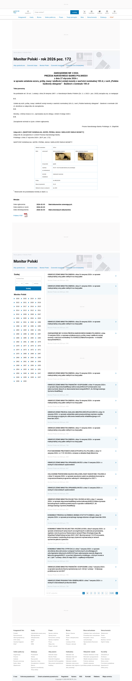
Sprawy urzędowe (53, 639)
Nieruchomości (92, 17)
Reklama (96, 676)
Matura (33, 665)
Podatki (15, 633)
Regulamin (64, 676)
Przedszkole (34, 654)
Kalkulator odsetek (71, 661)
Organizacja (16, 654)
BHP (32, 642)
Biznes (39, 17)
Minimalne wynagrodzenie (91, 656)
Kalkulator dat (70, 654)
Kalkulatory (69, 652)
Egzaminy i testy (35, 661)
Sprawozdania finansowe (91, 642)
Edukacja (103, 17)
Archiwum (104, 656)
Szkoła (33, 656)
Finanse (103, 637)
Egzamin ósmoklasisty (37, 667)
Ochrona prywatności (27, 676)
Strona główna (18, 52)
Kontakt (88, 676)
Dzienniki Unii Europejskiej (75, 65)
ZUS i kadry (16, 639)
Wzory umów (104, 661)
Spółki (67, 635)
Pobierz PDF (18, 215)
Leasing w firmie (70, 642)
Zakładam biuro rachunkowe (92, 633)
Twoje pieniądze (72, 17)
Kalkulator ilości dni (71, 656)
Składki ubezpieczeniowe (91, 659)
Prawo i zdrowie (52, 646)
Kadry (31, 17)
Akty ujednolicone (19, 65)
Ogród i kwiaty (105, 642)
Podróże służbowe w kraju (91, 654)
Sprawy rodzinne (53, 633)
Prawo (61, 17)
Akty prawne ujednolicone (55, 663)
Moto (82, 17)
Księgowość (22, 17)
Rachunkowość (17, 635)
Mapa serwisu (107, 676)
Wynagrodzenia (35, 635)
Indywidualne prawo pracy (38, 633)
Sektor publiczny (50, 17)
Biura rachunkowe (89, 630)
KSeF (112, 17)
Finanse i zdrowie (71, 644)
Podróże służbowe (89, 661)
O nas (15, 676)
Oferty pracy (104, 667)
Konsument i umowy (54, 637)
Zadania (15, 659)
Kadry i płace (17, 663)
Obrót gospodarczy (18, 637)
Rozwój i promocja (18, 661)
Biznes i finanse (70, 633)
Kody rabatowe (105, 659)
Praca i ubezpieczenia (72, 637)
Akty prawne (52, 652)
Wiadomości (104, 633)
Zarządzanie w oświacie (38, 663)
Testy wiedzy (34, 669)
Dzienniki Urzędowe (57, 65)
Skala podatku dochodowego (92, 665)
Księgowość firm (18, 630)
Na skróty (104, 652)
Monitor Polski (27, 52)
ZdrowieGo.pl (105, 654)
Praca (50, 642)
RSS (80, 676)
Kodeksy (50, 665)
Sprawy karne (52, 635)
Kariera (73, 676)
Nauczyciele (34, 659)
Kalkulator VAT (70, 659)
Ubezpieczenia (35, 637)
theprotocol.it (104, 665)
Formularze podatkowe (107, 663)
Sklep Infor (51, 644)
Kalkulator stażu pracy (72, 663)
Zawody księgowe (18, 642)
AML (85, 644)
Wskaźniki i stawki (89, 652)
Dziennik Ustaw (32, 65)
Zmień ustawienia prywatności (48, 676)
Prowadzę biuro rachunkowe (92, 635)
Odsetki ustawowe (89, 663)
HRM (32, 644)
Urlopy (33, 639)
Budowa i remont (106, 639)
